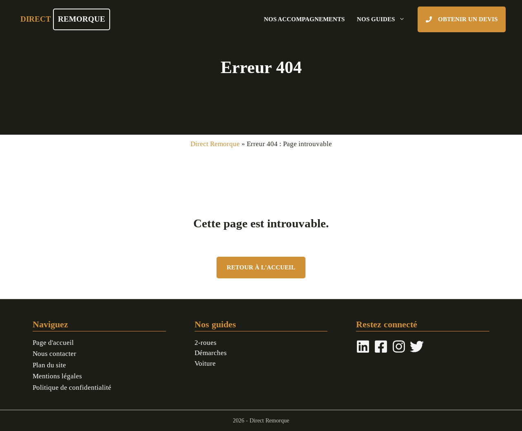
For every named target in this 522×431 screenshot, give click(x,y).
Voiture (205, 363)
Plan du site (49, 365)
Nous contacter (54, 354)
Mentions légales (57, 376)
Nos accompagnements (304, 19)
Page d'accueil (53, 343)
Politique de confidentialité (72, 387)
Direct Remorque (215, 144)
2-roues (206, 343)
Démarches (211, 353)
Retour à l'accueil (261, 267)
